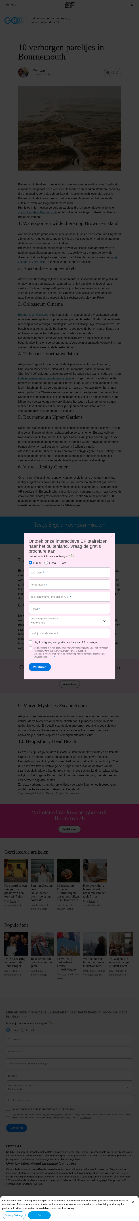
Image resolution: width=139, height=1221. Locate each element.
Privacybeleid (40, 656)
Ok (39, 1215)
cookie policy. (66, 1208)
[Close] (133, 1202)
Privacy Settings (14, 1215)
